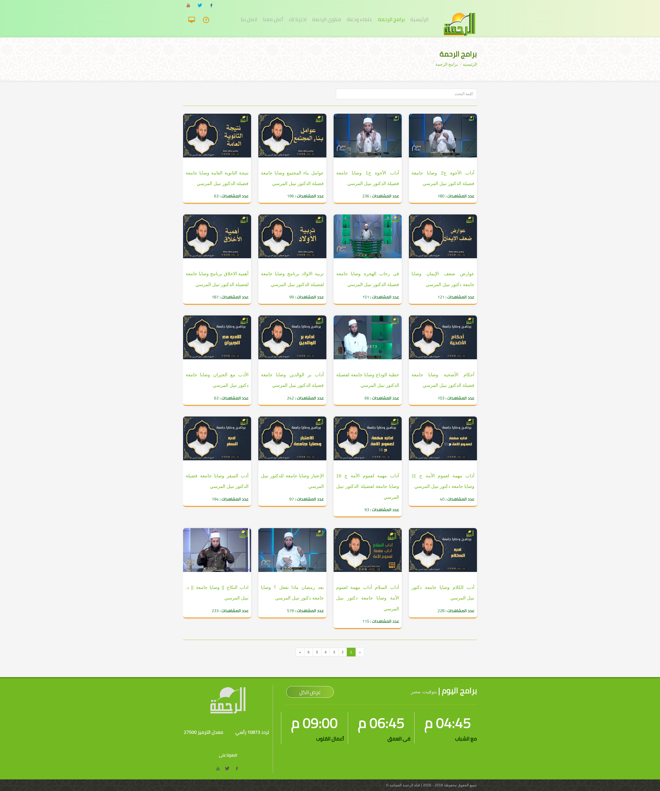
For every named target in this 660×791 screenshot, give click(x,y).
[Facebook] (211, 6)
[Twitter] (200, 6)
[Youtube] (188, 6)
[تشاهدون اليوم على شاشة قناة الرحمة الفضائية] (207, 20)
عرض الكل (310, 692)
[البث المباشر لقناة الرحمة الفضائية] (193, 20)
